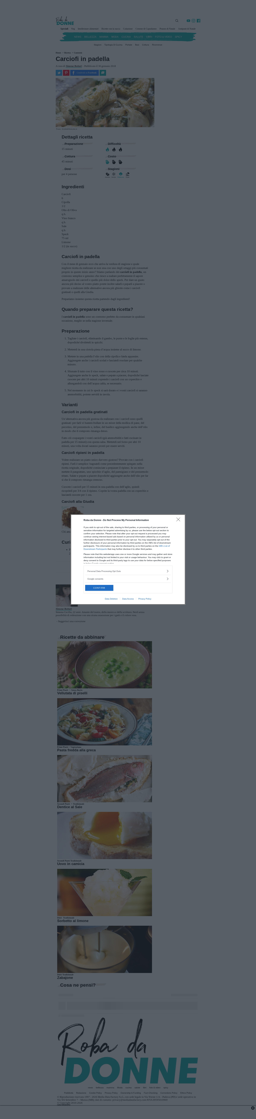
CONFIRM (99, 588)
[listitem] (128, 571)
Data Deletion (111, 599)
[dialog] (128, 559)
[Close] (179, 520)
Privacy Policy (144, 599)
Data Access (128, 599)
